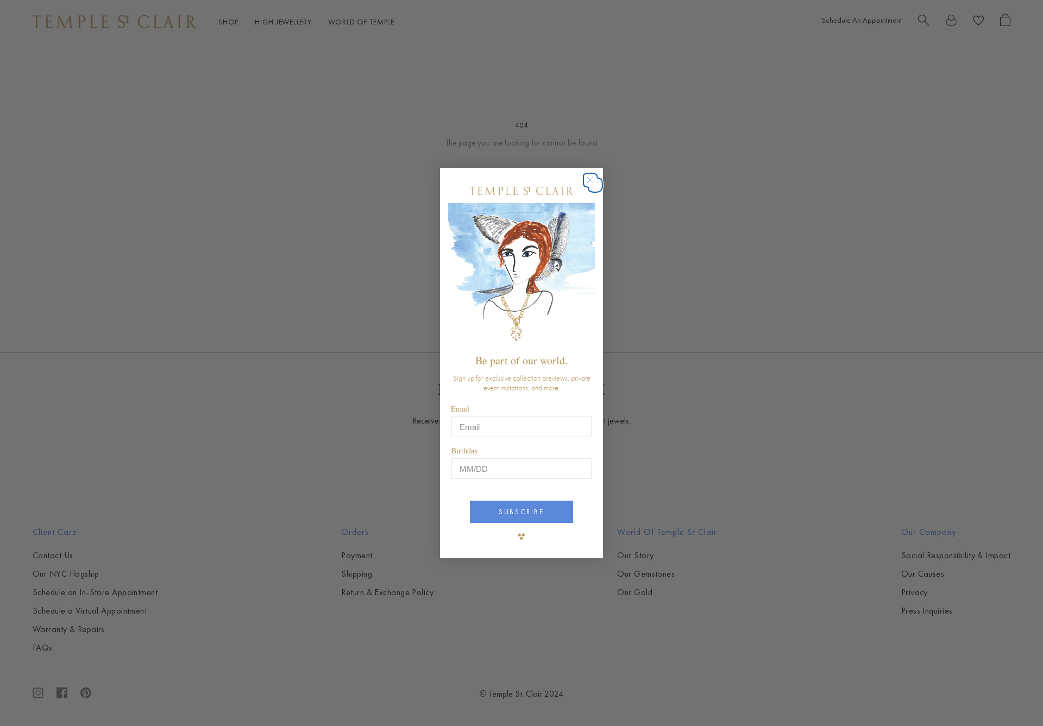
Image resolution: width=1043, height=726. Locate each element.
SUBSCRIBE (521, 511)
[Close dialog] (595, 185)
